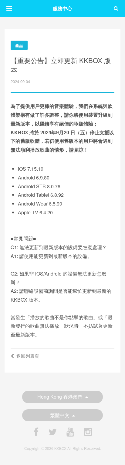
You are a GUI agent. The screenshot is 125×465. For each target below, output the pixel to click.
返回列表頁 (27, 356)
